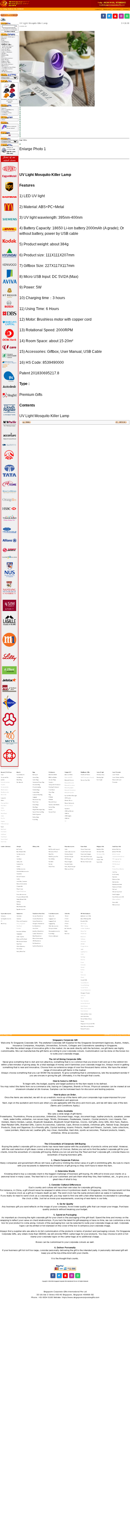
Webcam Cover (116, 905)
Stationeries (20, 913)
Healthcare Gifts (12, 9)
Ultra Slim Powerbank (86, 856)
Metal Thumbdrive (37, 936)
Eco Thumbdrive (37, 926)
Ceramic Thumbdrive (38, 916)
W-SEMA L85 (21, 9)
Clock (18, 856)
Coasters (51, 782)
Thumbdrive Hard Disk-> (9, 67)
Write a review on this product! (11, 127)
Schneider (83, 965)
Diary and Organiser (22, 921)
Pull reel (114, 889)
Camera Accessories (70, 851)
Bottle (66, 931)
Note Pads (19, 944)
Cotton (2, 808)
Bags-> (3, 40)
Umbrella (67, 913)
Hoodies (3, 784)
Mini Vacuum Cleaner (22, 941)
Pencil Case (35, 802)
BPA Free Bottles (53, 777)
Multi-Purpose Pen (53, 856)
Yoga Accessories (21, 909)
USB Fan (67, 813)
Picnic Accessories (21, 894)
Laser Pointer (115, 774)
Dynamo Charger (69, 856)
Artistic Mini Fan (116, 849)
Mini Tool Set (115, 882)
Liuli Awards (20, 777)
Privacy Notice (5, 111)
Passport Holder (53, 928)
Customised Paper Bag (38, 782)
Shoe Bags (35, 807)
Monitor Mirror (69, 800)
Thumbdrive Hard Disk (38, 913)
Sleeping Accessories (54, 931)
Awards (19, 772)
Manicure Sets (116, 879)
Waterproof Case (69, 869)
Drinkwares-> (5, 41)
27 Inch (66, 923)
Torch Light (99, 780)
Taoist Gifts (99, 862)
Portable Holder (69, 864)
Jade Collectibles (85, 1016)
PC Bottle (51, 797)
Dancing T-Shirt (4, 803)
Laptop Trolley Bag (37, 794)
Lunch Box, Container (22, 881)
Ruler (113, 866)
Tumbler (51, 809)
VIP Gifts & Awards (85, 913)
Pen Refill (51, 861)
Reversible (3, 794)
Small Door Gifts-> (6, 62)
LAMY (82, 949)
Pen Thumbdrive (37, 943)
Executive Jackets (5, 782)
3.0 (65, 821)
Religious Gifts (100, 846)
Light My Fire (84, 952)
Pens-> (3, 56)
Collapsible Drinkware (54, 784)
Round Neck (4, 813)
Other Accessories (53, 926)
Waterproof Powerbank (87, 859)
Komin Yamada (84, 1006)
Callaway (83, 939)
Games (18, 866)
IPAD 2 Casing (84, 926)
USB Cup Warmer (69, 811)
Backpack (35, 774)
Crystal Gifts (84, 980)
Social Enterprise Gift (118, 897)
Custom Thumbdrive (37, 921)
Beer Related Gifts (21, 851)
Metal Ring (19, 780)
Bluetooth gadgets (69, 787)
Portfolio (19, 928)
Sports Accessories (6, 913)
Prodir (82, 962)
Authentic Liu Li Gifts (86, 916)
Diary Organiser (21, 923)
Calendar (19, 918)
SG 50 (82, 998)
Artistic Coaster (116, 854)
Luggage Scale (52, 921)
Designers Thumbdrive (38, 923)
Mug (50, 794)
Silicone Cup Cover (117, 891)
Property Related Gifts (22, 897)
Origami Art (20, 886)
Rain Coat (67, 933)
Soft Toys (19, 901)
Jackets (3, 780)
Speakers (67, 808)
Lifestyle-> (4, 53)
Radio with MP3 (68, 777)
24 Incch (67, 921)
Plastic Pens (52, 866)
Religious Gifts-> (6, 61)
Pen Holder (19, 948)
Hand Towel (4, 837)
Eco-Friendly (115, 874)
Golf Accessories (21, 869)
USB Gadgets (68, 816)
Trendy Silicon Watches (118, 869)
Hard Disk (35, 928)
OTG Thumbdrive (37, 941)
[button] (98, 9)
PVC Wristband (116, 864)
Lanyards (3, 798)
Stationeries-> (5, 65)
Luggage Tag (52, 923)
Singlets (3, 821)
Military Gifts (5, 55)
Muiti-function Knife (117, 884)
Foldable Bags (36, 790)
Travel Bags (51, 933)
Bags (34, 772)
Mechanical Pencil (53, 851)
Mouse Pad (83, 931)
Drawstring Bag (37, 787)
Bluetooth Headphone (70, 790)
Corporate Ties (4, 777)
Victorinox (83, 975)
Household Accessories (23, 871)
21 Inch (66, 918)
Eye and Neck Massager (71, 795)
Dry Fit (3, 810)
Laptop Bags (36, 792)
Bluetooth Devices (69, 780)
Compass (3, 916)
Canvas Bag (35, 777)
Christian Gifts (100, 851)
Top (1, 9)
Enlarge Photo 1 (32, 149)
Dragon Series (84, 946)
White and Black (116, 899)
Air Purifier (19, 849)
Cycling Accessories (6, 918)
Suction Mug (52, 807)
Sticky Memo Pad (21, 951)
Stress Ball (115, 902)
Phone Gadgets (68, 861)
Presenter (115, 782)
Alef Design (83, 923)
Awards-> (4, 38)
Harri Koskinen (85, 1001)
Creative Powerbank (86, 851)
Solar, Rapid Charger (70, 866)
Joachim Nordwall (85, 1003)
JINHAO (83, 944)
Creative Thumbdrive (38, 918)
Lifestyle (19, 846)
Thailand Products (85, 1029)
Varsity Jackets (4, 787)
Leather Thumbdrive (38, 933)
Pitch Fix (83, 959)
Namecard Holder (117, 887)
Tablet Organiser (37, 814)
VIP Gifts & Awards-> (7, 72)
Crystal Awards (20, 774)
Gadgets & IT (68, 772)
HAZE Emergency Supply (87, 777)
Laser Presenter (116, 772)
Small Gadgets (116, 894)
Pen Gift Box (52, 859)
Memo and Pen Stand (22, 939)
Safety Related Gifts (21, 899)
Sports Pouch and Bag (38, 812)
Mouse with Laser (117, 780)
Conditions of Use (6, 112)
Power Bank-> (5, 59)
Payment (4, 108)
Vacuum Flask (52, 812)
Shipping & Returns (8, 109)
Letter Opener (20, 936)
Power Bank (84, 846)
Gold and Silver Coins (86, 1014)
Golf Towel (3, 834)
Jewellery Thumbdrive (38, 931)
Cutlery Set (19, 861)
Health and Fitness (85, 774)
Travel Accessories (54, 913)
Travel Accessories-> (7, 68)
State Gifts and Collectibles (87, 1026)
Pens (50, 846)
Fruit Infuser (52, 790)
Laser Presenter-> (6, 50)
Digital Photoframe (21, 891)
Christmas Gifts (101, 854)
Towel (2, 827)
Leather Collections (7, 52)
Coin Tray (114, 872)
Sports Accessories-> (7, 64)
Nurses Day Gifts (6, 47)
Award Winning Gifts (86, 918)
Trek (82, 972)
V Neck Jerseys (5, 824)
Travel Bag (35, 819)
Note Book (19, 926)
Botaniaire (83, 936)
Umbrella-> (5, 70)
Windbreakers (4, 790)
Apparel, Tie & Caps (6, 772)
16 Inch (66, 916)
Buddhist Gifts (100, 849)
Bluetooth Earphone (70, 785)
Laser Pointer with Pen (118, 777)
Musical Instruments (22, 884)
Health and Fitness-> (8, 46)
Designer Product (85, 993)
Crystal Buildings (85, 985)
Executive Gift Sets (21, 931)
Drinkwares (52, 772)
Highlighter (19, 934)
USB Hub (67, 818)
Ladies (18, 879)
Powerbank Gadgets (86, 854)
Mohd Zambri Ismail (86, 1008)
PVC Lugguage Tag (116, 859)
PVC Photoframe (116, 861)
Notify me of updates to (11, 150)
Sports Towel (4, 839)
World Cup (3, 923)
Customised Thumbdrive (118, 856)
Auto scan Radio (69, 774)
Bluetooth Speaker (69, 792)
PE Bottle (51, 799)
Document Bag (36, 784)
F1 (1, 921)
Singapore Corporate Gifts (88, 1023)
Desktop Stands (69, 854)
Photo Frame (20, 889)
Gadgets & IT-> (6, 43)
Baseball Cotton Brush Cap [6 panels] (10, 100)
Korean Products (21, 876)
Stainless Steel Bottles (54, 804)
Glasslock (83, 941)
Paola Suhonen (84, 1011)
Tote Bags (83, 957)
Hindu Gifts (99, 857)
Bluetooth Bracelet (69, 783)
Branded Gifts (84, 921)
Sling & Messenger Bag (38, 809)
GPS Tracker (68, 798)
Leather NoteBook (85, 928)
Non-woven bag (37, 799)
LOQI (82, 954)
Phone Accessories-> (7, 58)
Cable (66, 849)
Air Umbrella (68, 928)
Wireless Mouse (69, 805)
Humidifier (19, 874)
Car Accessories (21, 854)
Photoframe (83, 933)
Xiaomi (82, 977)
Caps (2, 774)
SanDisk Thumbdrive (38, 946)
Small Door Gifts (116, 846)
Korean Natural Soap (86, 1019)
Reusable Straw (53, 802)
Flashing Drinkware (54, 787)
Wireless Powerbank (86, 861)
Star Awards (20, 782)
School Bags (36, 804)
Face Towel (3, 831)
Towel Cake (3, 841)
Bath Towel (3, 829)
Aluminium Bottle (53, 774)
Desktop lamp (100, 774)
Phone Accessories (69, 846)
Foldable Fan (20, 864)
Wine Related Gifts (21, 906)
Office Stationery (21, 946)
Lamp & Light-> (6, 49)
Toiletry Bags (36, 817)
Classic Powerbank (85, 849)
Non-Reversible (5, 792)
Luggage (35, 797)
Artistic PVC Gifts (116, 851)
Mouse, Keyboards (69, 803)
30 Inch (66, 926)
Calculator (19, 916)
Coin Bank (19, 859)
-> (7, 44)
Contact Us (5, 114)
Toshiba (82, 969)
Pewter (82, 1021)
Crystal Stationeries (86, 990)
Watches (19, 904)
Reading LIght (100, 777)
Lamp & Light (100, 772)
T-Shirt (2, 800)
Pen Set (50, 864)
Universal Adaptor (53, 936)
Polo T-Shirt (3, 805)
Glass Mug (51, 792)
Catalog (5, 9)
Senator (83, 967)
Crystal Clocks (84, 987)
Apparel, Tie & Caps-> (8, 37)
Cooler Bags (36, 780)
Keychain (114, 877)
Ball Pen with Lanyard (54, 849)
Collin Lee (83, 995)
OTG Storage (68, 859)
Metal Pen (51, 854)
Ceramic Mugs (52, 780)
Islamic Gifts (100, 859)
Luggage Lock (52, 918)
